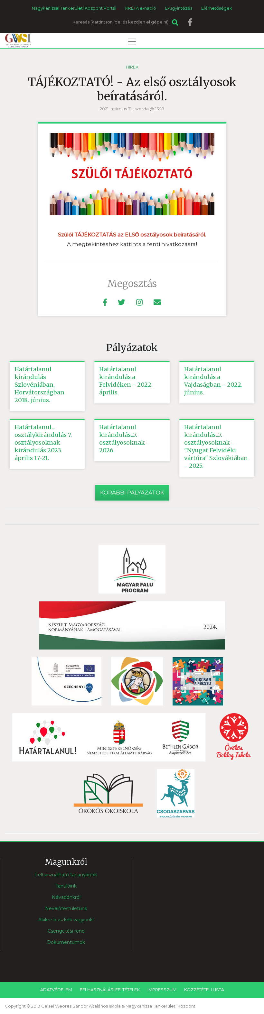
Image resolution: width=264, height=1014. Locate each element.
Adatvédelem (56, 989)
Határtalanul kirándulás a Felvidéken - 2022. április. (126, 380)
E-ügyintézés (178, 8)
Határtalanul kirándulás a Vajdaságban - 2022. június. (213, 380)
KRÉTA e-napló (140, 8)
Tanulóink (66, 886)
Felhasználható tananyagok (66, 875)
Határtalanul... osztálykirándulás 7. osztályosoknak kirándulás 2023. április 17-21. (43, 442)
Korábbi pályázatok (132, 492)
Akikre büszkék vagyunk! (66, 920)
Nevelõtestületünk (66, 908)
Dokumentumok (66, 942)
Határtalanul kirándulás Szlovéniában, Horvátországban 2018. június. (39, 384)
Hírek (132, 66)
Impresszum (161, 989)
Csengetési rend (66, 931)
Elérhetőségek (216, 8)
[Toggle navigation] (132, 41)
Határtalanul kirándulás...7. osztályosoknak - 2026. (124, 438)
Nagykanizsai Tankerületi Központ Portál (74, 8)
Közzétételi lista (204, 989)
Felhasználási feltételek (110, 989)
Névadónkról (66, 897)
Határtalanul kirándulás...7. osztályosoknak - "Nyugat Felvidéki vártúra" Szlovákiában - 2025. (216, 446)
